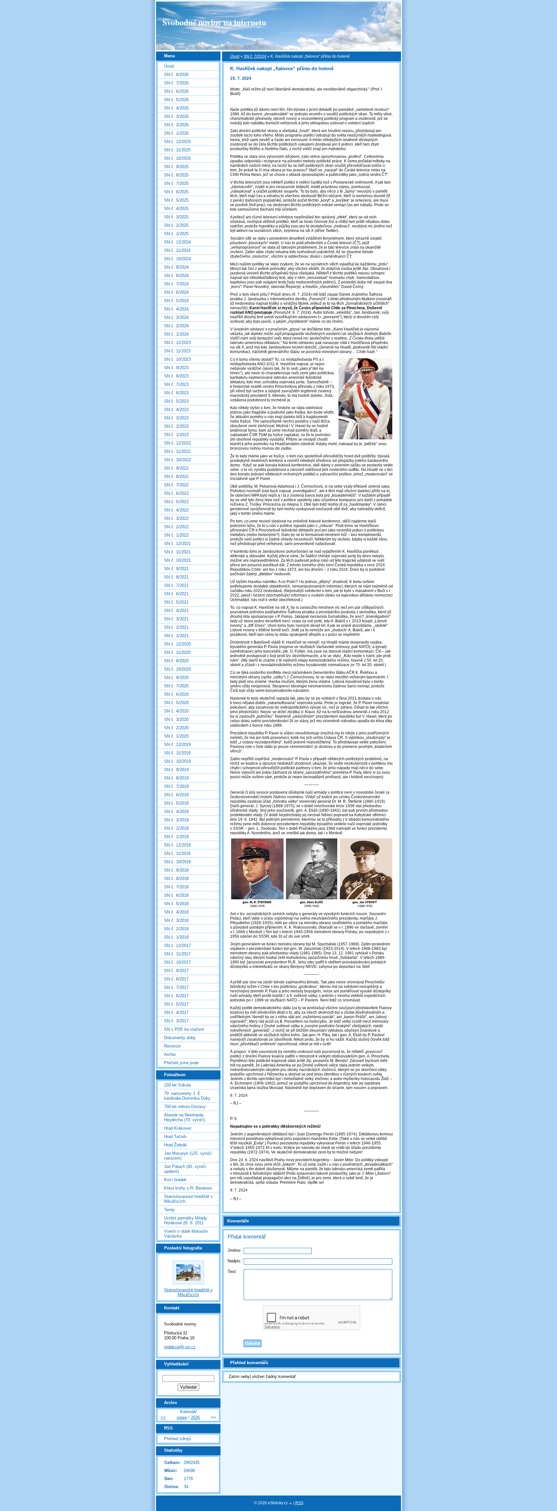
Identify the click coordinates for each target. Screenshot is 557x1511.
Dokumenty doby (180, 1037)
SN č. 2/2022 (176, 526)
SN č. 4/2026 (176, 108)
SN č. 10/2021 (177, 560)
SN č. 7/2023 (176, 384)
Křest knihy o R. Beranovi (188, 1188)
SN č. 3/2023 (176, 418)
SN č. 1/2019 (176, 836)
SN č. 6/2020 (176, 694)
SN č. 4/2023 (176, 409)
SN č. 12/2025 (177, 141)
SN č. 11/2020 (177, 652)
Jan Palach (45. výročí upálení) (185, 1169)
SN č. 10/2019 (177, 761)
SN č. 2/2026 (176, 124)
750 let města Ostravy (185, 1106)
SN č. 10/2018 (177, 861)
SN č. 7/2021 (176, 585)
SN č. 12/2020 (177, 644)
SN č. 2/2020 (176, 727)
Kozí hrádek (175, 1179)
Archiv (170, 1054)
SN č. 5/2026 (176, 99)
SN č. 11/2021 (177, 552)
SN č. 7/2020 (176, 686)
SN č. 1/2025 (176, 233)
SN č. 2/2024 (176, 325)
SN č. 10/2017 (177, 962)
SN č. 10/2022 (177, 459)
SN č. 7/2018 (176, 887)
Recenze (172, 1046)
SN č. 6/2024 (176, 292)
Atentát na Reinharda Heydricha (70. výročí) (184, 1117)
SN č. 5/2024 (176, 300)
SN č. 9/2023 (176, 367)
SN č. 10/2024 (177, 258)
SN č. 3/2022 (176, 518)
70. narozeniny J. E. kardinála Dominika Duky (187, 1096)
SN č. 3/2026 (176, 116)
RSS (299, 1503)
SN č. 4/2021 (176, 610)
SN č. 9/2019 (176, 769)
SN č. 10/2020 (177, 669)
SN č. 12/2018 (177, 845)
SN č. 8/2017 (176, 979)
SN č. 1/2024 (176, 334)
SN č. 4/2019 (176, 811)
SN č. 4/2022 (176, 510)
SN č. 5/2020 (176, 702)
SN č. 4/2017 (176, 1012)
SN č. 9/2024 (176, 267)
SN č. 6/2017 (176, 995)
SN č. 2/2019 (176, 828)
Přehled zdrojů (177, 1438)
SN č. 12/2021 (177, 543)
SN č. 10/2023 (177, 359)
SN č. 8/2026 (176, 74)
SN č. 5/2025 (176, 200)
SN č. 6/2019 (176, 794)
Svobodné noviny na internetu (214, 22)
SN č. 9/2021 (176, 568)
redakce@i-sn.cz (180, 1346)
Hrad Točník (175, 1136)
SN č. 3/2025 (176, 217)
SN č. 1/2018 (176, 937)
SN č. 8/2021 (176, 577)
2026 (195, 1417)
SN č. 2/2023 (176, 426)
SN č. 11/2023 (177, 351)
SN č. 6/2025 (176, 191)
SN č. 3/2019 (176, 820)
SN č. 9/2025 (176, 166)
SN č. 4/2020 (176, 711)
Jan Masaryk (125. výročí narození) (188, 1156)
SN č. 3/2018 (176, 920)
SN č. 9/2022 (176, 468)
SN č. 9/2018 (176, 870)
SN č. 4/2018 (176, 912)
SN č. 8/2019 (176, 778)
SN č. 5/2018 (176, 903)
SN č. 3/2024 (176, 317)
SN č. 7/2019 (176, 786)
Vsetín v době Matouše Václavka (186, 1233)
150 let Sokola (177, 1085)
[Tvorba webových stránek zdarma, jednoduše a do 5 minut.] (291, 1503)
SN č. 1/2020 (176, 736)
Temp (169, 1209)
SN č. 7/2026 (176, 83)
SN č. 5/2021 (176, 602)
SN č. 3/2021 (176, 619)
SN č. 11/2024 (177, 250)
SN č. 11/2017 (177, 954)
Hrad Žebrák (175, 1145)
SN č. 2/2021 (176, 627)
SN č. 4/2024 (176, 309)
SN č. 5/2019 (176, 803)
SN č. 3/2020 (176, 719)
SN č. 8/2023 (176, 376)
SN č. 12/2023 (177, 342)
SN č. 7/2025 (176, 183)
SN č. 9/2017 (176, 970)
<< (163, 1417)
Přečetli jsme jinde (181, 1062)
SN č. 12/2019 (177, 744)
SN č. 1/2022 (176, 535)
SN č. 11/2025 (177, 150)
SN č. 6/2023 (176, 392)
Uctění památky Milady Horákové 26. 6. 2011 (185, 1220)
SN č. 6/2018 (176, 895)
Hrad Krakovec (178, 1128)
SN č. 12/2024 (177, 242)
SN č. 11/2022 (177, 451)
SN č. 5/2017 (176, 1004)
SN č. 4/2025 (176, 208)
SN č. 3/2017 (176, 1020)
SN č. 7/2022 (176, 485)
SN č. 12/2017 (177, 945)
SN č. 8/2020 (176, 660)
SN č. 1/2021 (176, 635)
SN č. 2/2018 (176, 928)
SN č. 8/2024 (176, 275)
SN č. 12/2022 (177, 443)
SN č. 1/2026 (176, 133)
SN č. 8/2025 (176, 175)
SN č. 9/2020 (176, 677)
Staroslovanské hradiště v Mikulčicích (188, 1199)
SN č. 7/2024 (255, 56)
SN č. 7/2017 (176, 987)
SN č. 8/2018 (176, 878)
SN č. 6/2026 (176, 91)
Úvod (234, 56)
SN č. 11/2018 (177, 853)
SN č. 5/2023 (176, 401)
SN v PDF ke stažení (184, 1029)
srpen (182, 1417)
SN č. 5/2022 (176, 501)
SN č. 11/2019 (177, 753)
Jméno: (234, 1250)
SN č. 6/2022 (176, 493)
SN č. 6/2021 (176, 593)
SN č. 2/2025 (176, 225)
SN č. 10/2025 (177, 158)
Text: (232, 1271)
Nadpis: (235, 1260)
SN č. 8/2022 (176, 476)
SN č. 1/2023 (176, 434)
